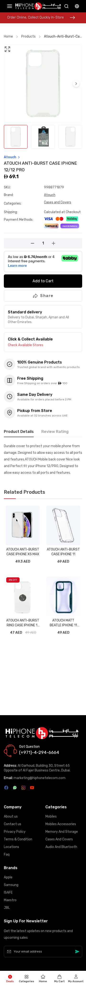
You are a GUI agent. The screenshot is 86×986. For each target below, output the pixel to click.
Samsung (11, 885)
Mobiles (51, 816)
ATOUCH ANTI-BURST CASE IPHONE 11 (63, 551)
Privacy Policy (15, 832)
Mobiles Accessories (60, 824)
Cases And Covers (59, 839)
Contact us (12, 824)
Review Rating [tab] (55, 431)
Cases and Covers (57, 202)
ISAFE (8, 892)
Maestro (10, 900)
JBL (7, 908)
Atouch (49, 195)
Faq (7, 854)
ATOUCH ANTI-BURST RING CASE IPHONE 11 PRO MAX (22, 623)
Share (47, 295)
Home (8, 36)
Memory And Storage (61, 832)
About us (11, 816)
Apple (8, 877)
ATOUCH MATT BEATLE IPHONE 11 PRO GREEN (63, 623)
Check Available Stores (25, 345)
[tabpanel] (43, 459)
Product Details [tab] (19, 431)
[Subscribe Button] (77, 951)
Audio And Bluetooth (61, 847)
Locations (11, 847)
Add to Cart (43, 281)
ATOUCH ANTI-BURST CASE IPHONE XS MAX (22, 551)
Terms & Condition (18, 839)
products (28, 36)
